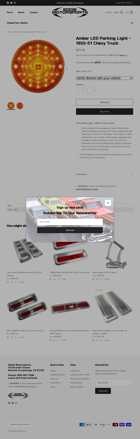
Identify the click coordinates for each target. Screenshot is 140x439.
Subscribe (70, 230)
